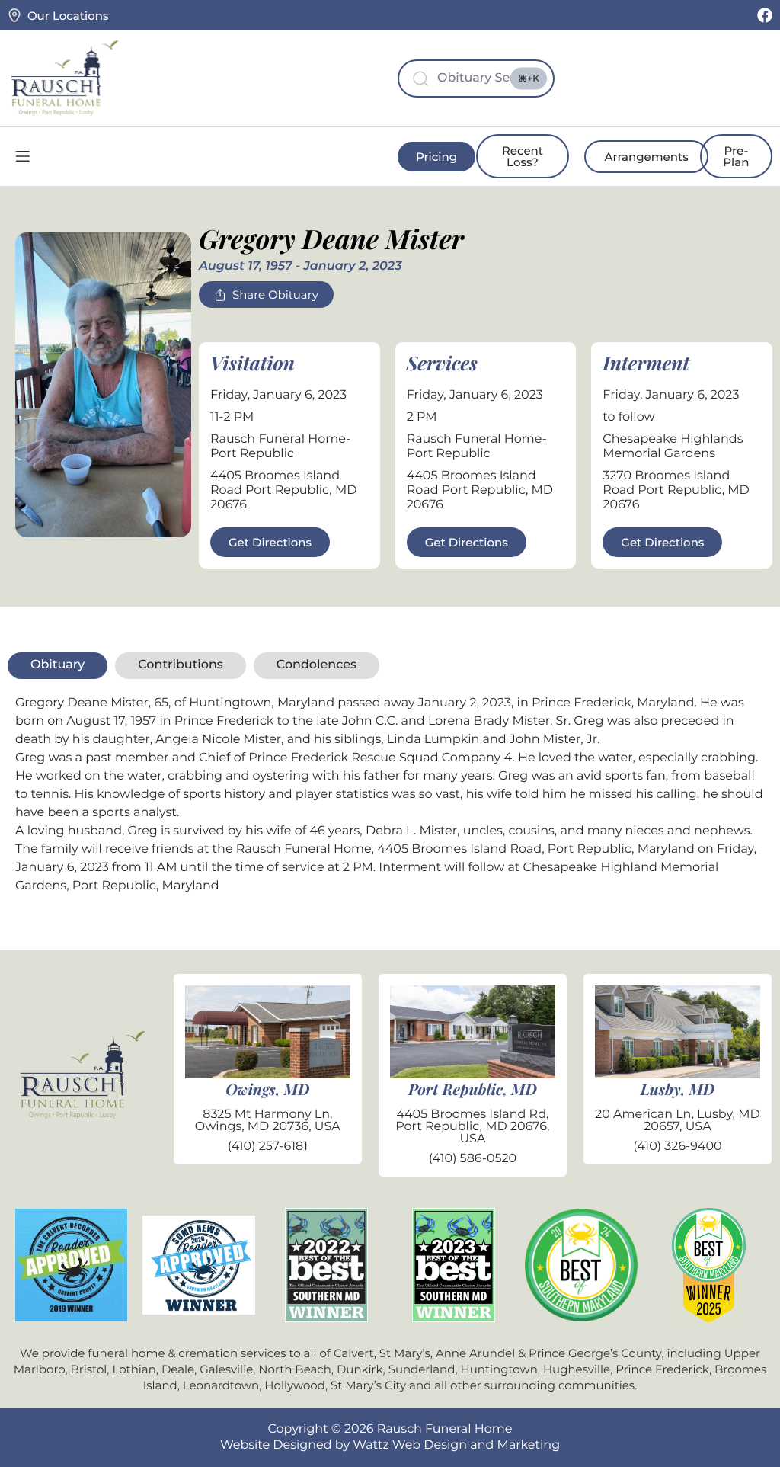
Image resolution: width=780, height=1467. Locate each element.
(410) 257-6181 (268, 1146)
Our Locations (67, 15)
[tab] (57, 665)
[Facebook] (764, 15)
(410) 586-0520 (472, 1158)
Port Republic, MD (472, 1089)
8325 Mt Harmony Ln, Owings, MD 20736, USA (267, 1120)
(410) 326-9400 (677, 1146)
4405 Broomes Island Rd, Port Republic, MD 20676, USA (472, 1126)
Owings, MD (267, 1089)
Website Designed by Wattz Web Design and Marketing (390, 1445)
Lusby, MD (678, 1089)
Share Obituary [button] (275, 294)
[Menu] (23, 156)
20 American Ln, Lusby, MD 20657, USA (677, 1120)
